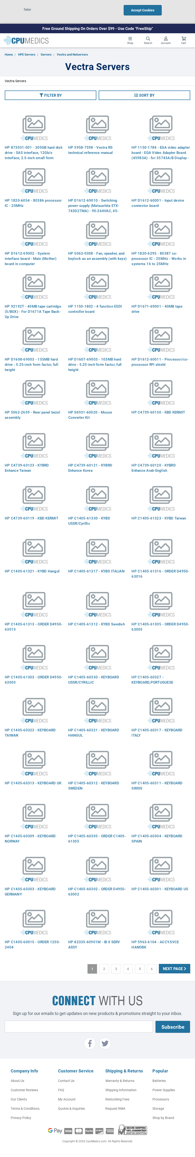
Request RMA (115, 1108)
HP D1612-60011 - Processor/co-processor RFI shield (160, 362)
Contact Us (66, 1080)
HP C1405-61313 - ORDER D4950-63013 (33, 627)
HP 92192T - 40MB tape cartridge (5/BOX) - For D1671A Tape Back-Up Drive (33, 311)
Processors (160, 1099)
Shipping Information (120, 1090)
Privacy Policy (21, 1117)
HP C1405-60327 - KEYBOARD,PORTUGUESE (152, 680)
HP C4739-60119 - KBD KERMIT (31, 518)
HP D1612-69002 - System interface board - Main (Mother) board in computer (30, 258)
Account (166, 43)
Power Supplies (163, 1090)
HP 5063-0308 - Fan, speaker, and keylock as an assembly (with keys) (97, 256)
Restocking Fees (117, 1099)
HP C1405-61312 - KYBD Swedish (96, 624)
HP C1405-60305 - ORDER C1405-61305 (97, 838)
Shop (130, 43)
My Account (67, 1099)
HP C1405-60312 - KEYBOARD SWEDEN (93, 785)
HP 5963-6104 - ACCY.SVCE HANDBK (155, 944)
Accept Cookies (142, 10)
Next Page (173, 968)
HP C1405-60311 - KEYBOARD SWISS (157, 785)
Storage (158, 1108)
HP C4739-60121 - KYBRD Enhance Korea (90, 468)
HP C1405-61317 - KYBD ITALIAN (96, 571)
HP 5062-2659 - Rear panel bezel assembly (32, 415)
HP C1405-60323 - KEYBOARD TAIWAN (30, 733)
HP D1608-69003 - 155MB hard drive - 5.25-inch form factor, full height (31, 364)
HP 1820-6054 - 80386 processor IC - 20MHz (33, 203)
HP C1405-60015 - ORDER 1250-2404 (32, 944)
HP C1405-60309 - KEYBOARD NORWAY (30, 838)
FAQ (61, 1090)
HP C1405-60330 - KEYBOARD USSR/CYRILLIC (93, 680)
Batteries (159, 1080)
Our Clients (19, 1099)
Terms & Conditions (25, 1108)
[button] (50, 95)
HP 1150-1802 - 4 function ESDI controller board (95, 309)
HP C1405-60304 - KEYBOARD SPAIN (157, 838)
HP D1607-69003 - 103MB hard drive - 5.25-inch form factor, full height (95, 364)
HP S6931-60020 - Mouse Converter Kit (90, 415)
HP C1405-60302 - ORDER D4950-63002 (97, 891)
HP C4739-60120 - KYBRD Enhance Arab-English (154, 468)
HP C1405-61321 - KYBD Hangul (32, 571)
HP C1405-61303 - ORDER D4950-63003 (33, 680)
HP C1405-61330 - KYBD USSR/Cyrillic (89, 521)
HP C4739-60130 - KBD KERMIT (158, 412)
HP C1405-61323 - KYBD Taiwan (159, 518)
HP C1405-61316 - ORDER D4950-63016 (160, 574)
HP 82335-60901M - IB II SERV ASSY (94, 944)
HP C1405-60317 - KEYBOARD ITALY (157, 733)
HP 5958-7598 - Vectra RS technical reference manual (90, 150)
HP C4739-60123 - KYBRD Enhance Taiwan (27, 468)
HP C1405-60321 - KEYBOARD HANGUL (93, 733)
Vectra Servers (15, 81)
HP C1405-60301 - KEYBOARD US (160, 888)
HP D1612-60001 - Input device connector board (158, 203)
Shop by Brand (163, 1117)
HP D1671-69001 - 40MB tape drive (157, 309)
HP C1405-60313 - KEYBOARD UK (33, 783)
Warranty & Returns (119, 1080)
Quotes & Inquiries (71, 1108)
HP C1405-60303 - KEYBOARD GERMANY (30, 891)
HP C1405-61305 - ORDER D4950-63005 (160, 627)
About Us (17, 1080)
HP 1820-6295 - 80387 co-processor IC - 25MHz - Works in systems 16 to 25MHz (159, 258)
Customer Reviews (24, 1090)
